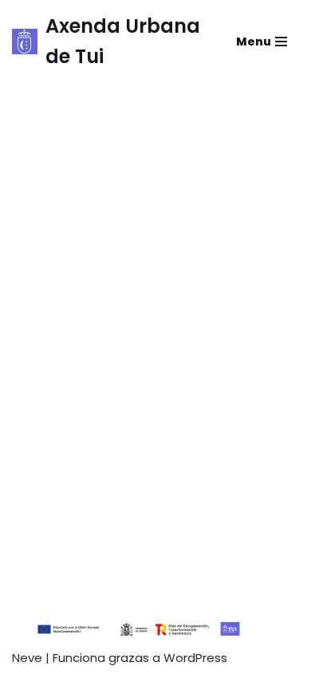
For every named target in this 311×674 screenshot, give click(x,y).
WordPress (195, 657)
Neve (27, 657)
